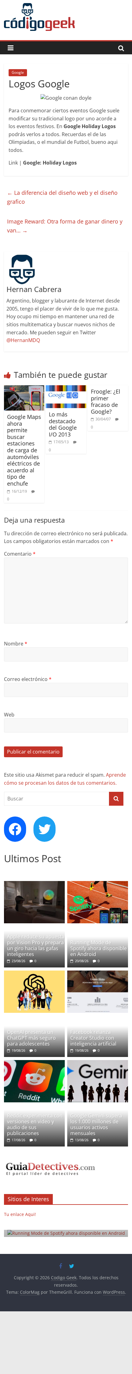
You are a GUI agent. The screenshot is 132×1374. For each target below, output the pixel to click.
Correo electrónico (28, 679)
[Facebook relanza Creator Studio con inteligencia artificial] (97, 974)
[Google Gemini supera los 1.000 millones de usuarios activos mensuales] (97, 1063)
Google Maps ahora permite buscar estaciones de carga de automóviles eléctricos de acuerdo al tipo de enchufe (24, 450)
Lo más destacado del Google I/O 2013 (63, 424)
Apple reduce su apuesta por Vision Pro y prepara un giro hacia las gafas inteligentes (35, 945)
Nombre (15, 643)
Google (18, 72)
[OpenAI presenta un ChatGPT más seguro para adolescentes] (34, 974)
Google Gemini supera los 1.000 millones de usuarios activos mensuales (96, 1124)
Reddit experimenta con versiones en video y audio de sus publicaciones (35, 1124)
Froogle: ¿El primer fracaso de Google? (105, 401)
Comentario (20, 553)
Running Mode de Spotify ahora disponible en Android (98, 948)
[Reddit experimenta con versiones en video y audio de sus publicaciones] (34, 1063)
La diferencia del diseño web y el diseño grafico (62, 197)
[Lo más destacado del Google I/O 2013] (66, 389)
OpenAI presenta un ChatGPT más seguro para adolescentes (31, 1038)
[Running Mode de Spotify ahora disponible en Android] (97, 884)
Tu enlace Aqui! (20, 1214)
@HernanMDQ (23, 340)
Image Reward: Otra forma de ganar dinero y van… (64, 226)
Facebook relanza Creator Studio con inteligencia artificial (93, 1038)
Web (9, 714)
